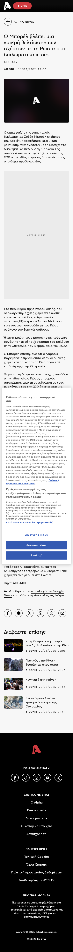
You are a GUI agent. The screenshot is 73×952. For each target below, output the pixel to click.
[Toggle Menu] (65, 6)
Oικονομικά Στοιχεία (36, 826)
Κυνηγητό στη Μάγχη (41, 680)
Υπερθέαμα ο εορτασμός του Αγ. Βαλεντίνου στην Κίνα (47, 643)
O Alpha (37, 802)
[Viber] (40, 613)
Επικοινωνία (36, 810)
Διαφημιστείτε (37, 818)
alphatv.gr (38, 591)
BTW (43, 938)
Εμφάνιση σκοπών (36, 535)
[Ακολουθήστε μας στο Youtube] (47, 778)
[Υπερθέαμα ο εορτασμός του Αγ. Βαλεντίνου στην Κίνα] (13, 645)
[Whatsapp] (51, 613)
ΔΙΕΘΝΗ (9, 69)
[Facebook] (8, 613)
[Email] (62, 613)
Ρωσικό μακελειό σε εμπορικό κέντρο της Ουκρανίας (41, 702)
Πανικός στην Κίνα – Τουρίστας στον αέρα (42, 662)
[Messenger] (19, 613)
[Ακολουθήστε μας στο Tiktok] (26, 778)
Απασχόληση (36, 834)
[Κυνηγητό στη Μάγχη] (13, 684)
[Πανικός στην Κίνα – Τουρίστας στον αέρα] (13, 664)
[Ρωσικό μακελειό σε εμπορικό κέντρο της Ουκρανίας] (13, 702)
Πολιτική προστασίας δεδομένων (36, 872)
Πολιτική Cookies (36, 857)
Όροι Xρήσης (36, 864)
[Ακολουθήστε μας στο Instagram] (36, 778)
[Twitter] (29, 613)
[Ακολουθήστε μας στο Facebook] (15, 778)
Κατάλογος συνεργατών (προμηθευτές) (29, 522)
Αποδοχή (36, 555)
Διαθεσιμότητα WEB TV (37, 880)
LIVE (24, 5)
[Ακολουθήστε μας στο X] (58, 778)
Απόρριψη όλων (36, 545)
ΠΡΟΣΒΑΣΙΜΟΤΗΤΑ (36, 895)
